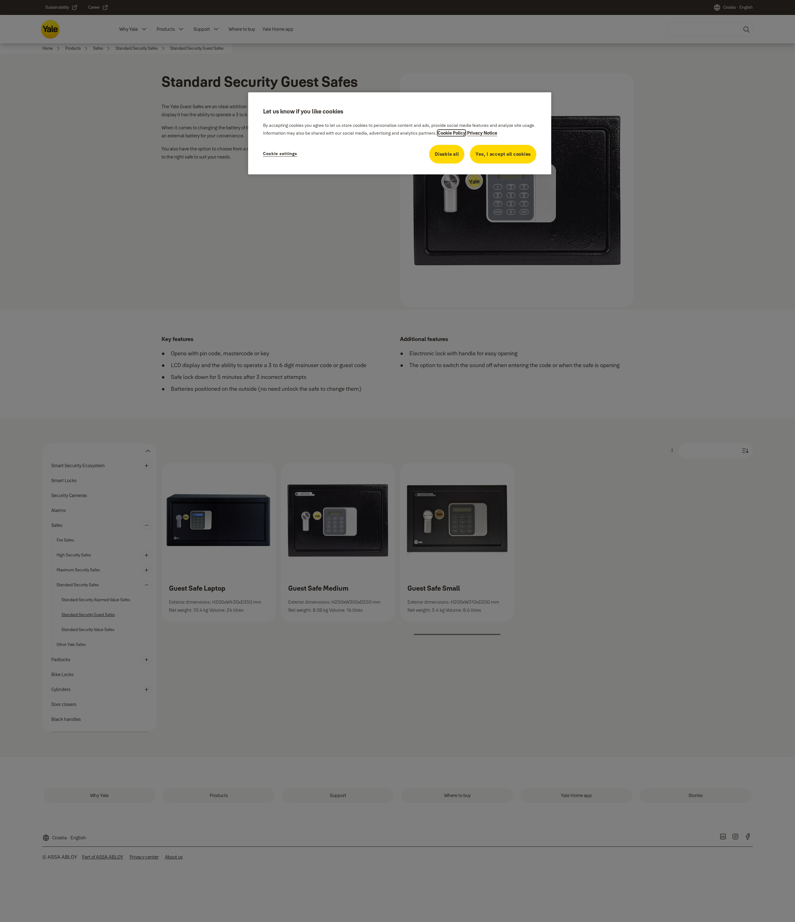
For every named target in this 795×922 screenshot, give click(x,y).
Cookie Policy (452, 133)
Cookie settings (280, 153)
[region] (399, 133)
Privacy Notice (482, 133)
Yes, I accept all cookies (503, 154)
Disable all (447, 154)
